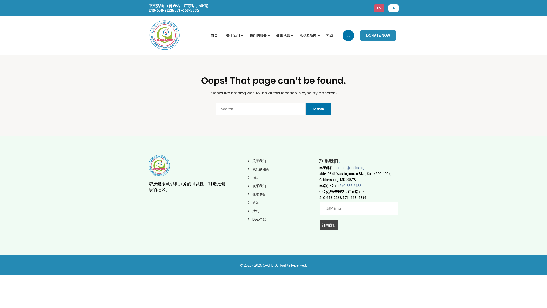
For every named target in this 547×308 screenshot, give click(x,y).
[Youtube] (393, 8)
